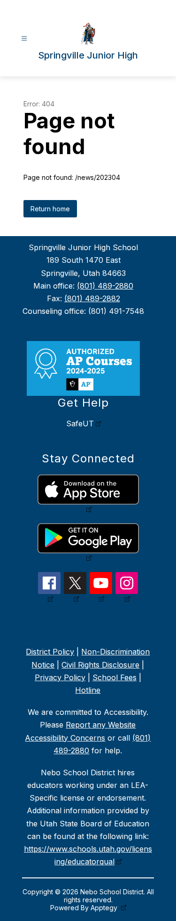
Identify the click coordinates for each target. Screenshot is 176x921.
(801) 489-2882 (92, 298)
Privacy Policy (60, 677)
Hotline (87, 690)
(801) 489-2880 (105, 285)
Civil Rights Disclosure (100, 664)
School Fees (114, 677)
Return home (50, 209)
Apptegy (105, 908)
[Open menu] (24, 38)
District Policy (50, 651)
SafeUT (80, 423)
